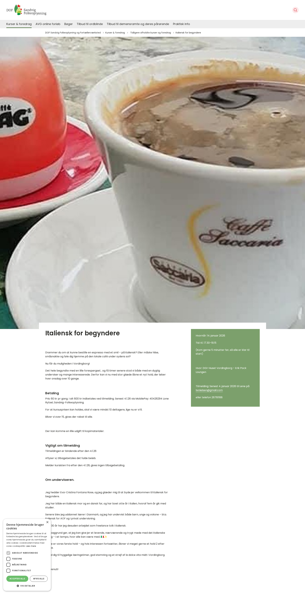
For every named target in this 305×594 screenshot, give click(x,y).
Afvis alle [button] (38, 578)
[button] (27, 586)
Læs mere (31, 546)
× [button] (47, 522)
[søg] (295, 10)
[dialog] (27, 555)
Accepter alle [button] (17, 578)
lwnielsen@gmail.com (209, 390)
